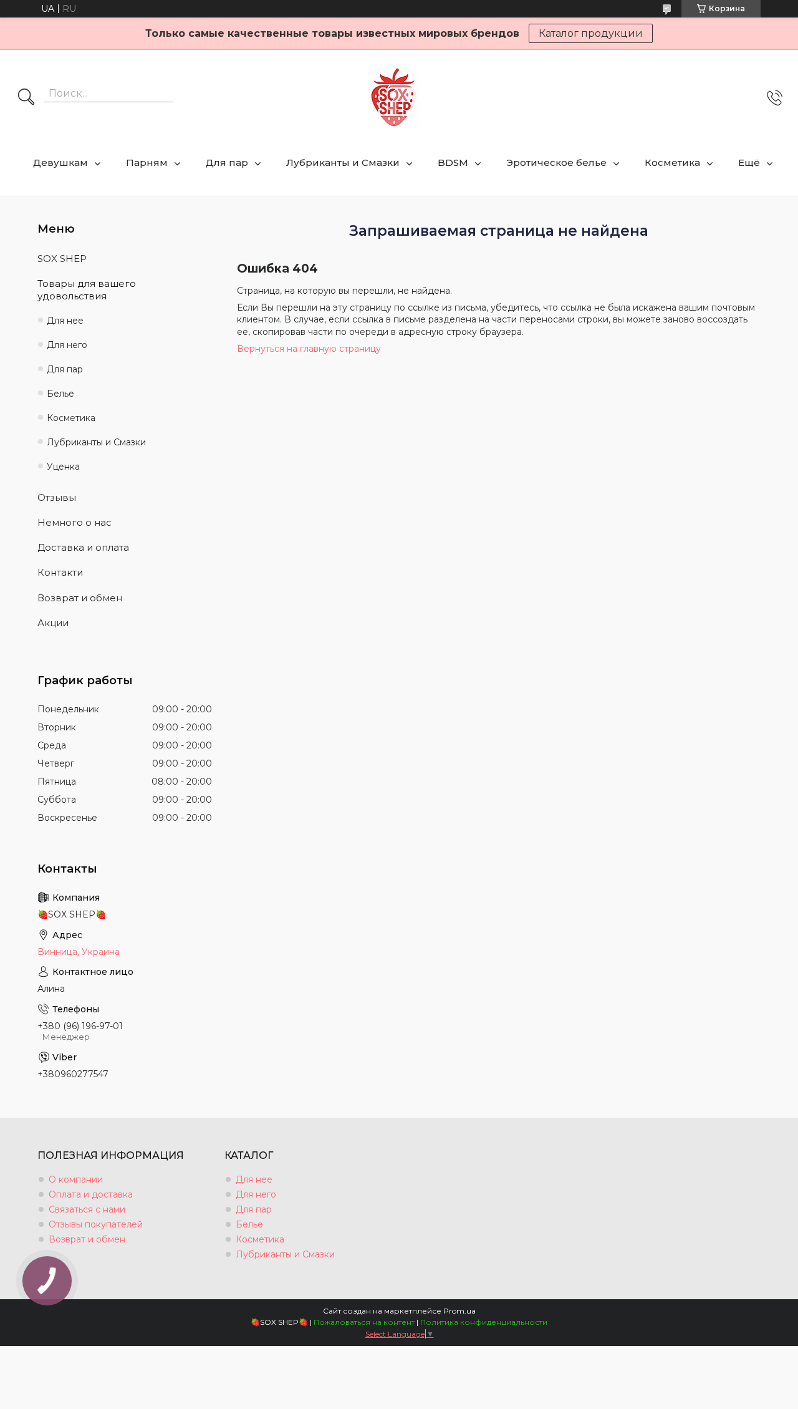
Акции (53, 623)
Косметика (672, 162)
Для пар (227, 162)
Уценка (63, 466)
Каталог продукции (591, 33)
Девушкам (60, 162)
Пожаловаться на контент (364, 1322)
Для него (67, 345)
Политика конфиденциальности (483, 1322)
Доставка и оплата (83, 547)
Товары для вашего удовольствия (86, 290)
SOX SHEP (62, 258)
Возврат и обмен (79, 598)
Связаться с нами (87, 1209)
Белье (60, 393)
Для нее (65, 320)
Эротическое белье (556, 162)
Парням (147, 162)
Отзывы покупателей (96, 1224)
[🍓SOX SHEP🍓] (394, 97)
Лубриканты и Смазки (343, 162)
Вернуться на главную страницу (309, 348)
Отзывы (56, 497)
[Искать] (26, 98)
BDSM (453, 162)
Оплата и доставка (91, 1194)
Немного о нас (74, 522)
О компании (76, 1179)
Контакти (60, 572)
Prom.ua (459, 1310)
